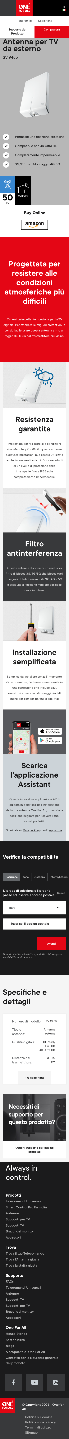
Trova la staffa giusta (21, 1266)
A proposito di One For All (25, 1352)
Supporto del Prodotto (17, 31)
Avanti (51, 944)
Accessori (13, 1238)
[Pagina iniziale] (24, 8)
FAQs (10, 1282)
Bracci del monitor (20, 1232)
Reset (61, 893)
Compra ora (52, 29)
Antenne (12, 1213)
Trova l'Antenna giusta (22, 1260)
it (65, 10)
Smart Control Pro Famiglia (26, 1208)
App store (55, 830)
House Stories (16, 1334)
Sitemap (31, 1433)
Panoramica (24, 21)
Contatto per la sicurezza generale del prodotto (32, 1360)
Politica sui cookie (38, 1417)
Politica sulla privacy (40, 1423)
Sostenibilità (15, 1340)
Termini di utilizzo (38, 1428)
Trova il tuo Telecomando (25, 1254)
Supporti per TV (18, 1220)
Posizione (12, 877)
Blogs (10, 1346)
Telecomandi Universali (23, 1201)
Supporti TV (15, 1225)
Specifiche (45, 21)
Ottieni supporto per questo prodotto (35, 1150)
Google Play (31, 830)
